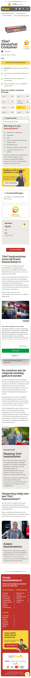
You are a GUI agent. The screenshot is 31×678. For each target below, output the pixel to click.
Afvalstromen (20, 600)
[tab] (15, 118)
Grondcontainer (7, 607)
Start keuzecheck (11, 183)
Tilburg (4, 626)
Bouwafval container (5, 593)
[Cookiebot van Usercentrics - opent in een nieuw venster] (22, 321)
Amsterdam (6, 615)
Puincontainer (6, 596)
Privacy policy (23, 674)
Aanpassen (15, 355)
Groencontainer (7, 600)
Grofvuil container (7, 602)
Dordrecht (5, 622)
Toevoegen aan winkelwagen (15, 62)
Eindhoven (5, 624)
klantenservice (19, 294)
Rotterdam (5, 617)
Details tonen (22, 346)
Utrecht (5, 619)
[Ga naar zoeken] (23, 9)
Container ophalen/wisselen (21, 595)
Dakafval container (5, 604)
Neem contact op (11, 645)
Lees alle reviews (16, 249)
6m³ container (14, 556)
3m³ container (17, 554)
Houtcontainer (6, 598)
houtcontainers (21, 272)
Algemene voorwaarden (11, 674)
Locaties (18, 602)
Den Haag (5, 621)
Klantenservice (20, 593)
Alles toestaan (15, 350)
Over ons (18, 598)
